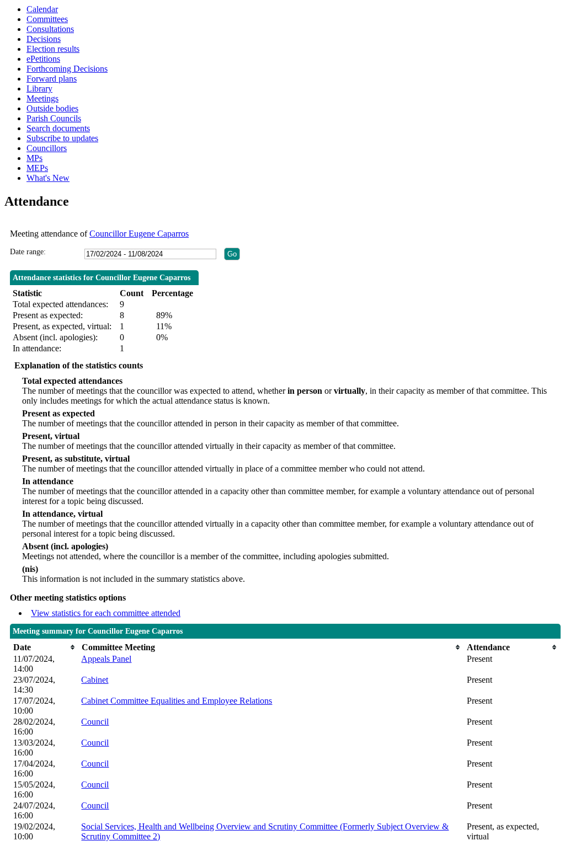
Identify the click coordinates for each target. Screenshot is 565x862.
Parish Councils (53, 118)
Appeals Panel (106, 658)
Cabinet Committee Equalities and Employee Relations (176, 700)
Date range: (28, 252)
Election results (52, 48)
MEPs (37, 168)
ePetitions (43, 58)
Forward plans (51, 78)
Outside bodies (52, 108)
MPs (34, 158)
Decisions (43, 39)
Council (95, 721)
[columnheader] (44, 647)
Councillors (46, 148)
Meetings (42, 98)
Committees (47, 19)
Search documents (58, 128)
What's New (48, 178)
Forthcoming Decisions (67, 68)
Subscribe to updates (62, 138)
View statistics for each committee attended (105, 613)
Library (39, 88)
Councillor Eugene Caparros (139, 233)
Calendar (42, 9)
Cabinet (94, 679)
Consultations (50, 29)
